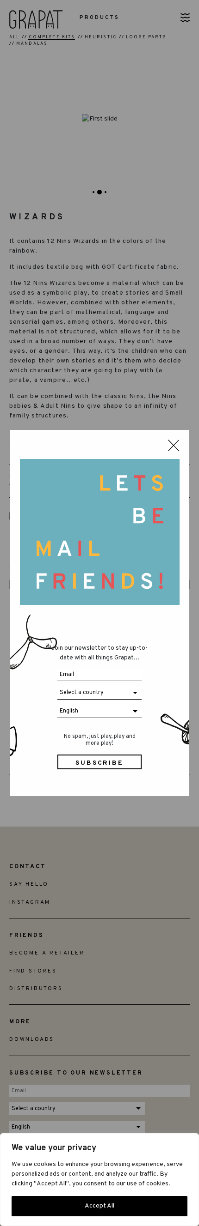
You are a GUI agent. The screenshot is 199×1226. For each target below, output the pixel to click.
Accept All (99, 1206)
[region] (99, 1179)
